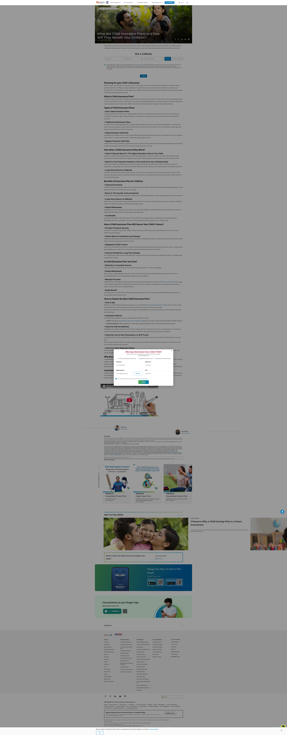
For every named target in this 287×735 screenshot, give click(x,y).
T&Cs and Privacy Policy (143, 378)
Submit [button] (143, 382)
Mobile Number (120, 370)
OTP (146, 370)
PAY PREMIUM (169, 2)
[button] (185, 2)
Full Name (119, 362)
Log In (181, 2)
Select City (148, 362)
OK (100, 732)
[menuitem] (116, 2)
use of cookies (154, 729)
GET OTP (138, 373)
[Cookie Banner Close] (281, 730)
